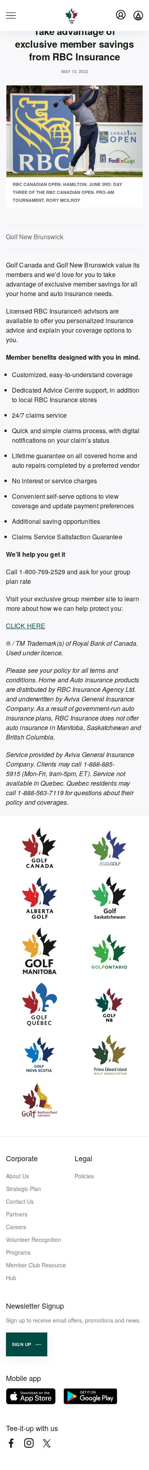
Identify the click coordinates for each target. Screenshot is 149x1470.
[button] (26, 1344)
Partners (16, 1214)
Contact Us (20, 1201)
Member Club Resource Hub (36, 1271)
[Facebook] (11, 1443)
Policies (84, 1176)
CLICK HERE (25, 625)
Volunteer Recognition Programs (33, 1246)
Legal (83, 1158)
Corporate (22, 1158)
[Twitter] (47, 1443)
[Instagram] (29, 1443)
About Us (17, 1176)
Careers (16, 1227)
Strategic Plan (23, 1189)
